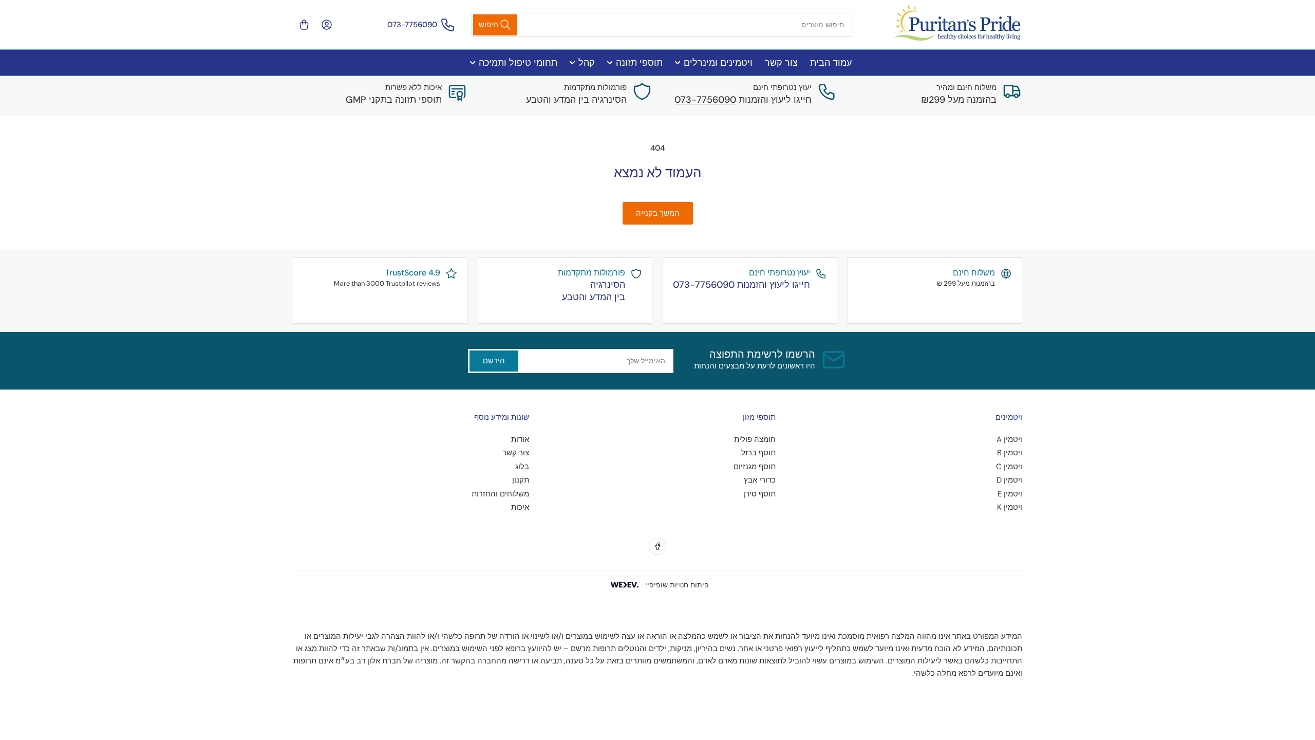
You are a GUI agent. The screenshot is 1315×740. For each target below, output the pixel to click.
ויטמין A (1009, 439)
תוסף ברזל (758, 453)
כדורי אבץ (760, 480)
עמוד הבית (831, 63)
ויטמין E (1010, 494)
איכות (520, 507)
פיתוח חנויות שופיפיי (677, 584)
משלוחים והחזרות (500, 494)
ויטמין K (1009, 507)
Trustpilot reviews (413, 283)
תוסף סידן (759, 494)
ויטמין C (1009, 466)
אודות (520, 439)
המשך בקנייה (658, 213)
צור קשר (781, 63)
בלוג (522, 466)
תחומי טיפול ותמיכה (518, 63)
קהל (586, 63)
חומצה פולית (755, 439)
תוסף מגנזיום (755, 466)
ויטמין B (1009, 453)
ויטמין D (1009, 480)
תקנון (520, 480)
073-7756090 (412, 25)
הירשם (494, 361)
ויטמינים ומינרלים (718, 63)
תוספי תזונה (639, 63)
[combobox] (662, 25)
